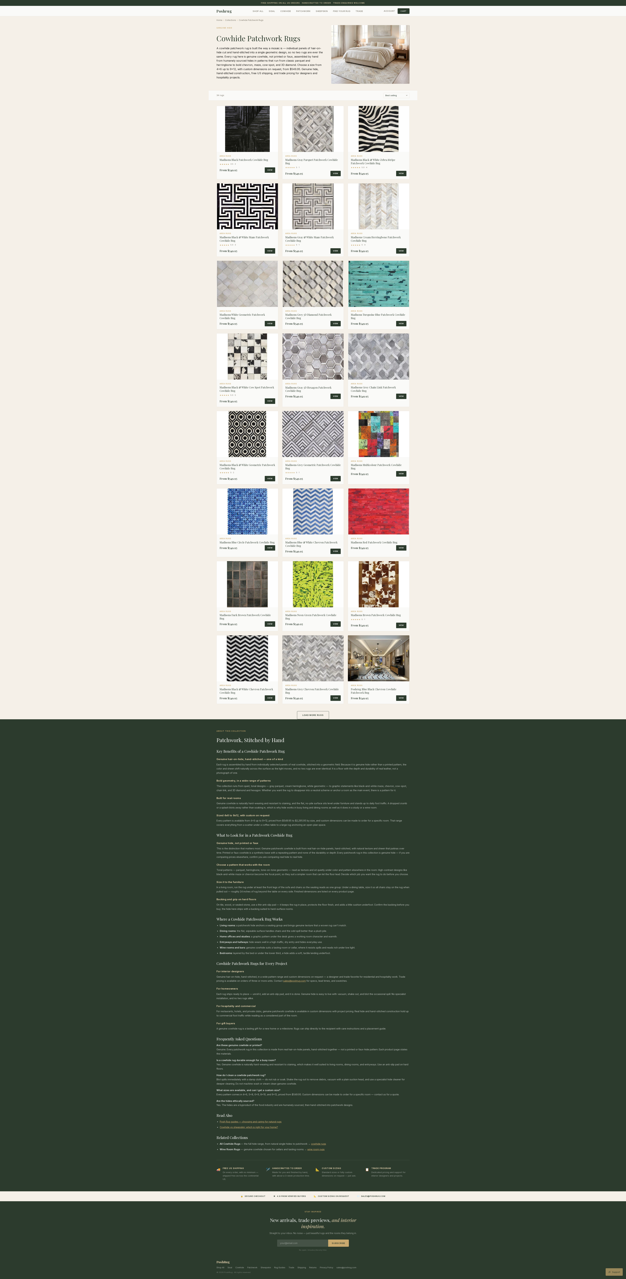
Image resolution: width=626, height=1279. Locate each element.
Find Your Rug (341, 11)
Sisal (272, 11)
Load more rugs (313, 715)
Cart (404, 11)
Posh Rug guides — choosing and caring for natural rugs (251, 1121)
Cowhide (285, 11)
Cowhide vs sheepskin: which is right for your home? (249, 1127)
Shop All (258, 11)
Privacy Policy (326, 1267)
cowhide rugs (318, 1143)
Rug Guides (279, 1267)
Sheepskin (322, 11)
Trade (359, 11)
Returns (313, 1267)
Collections (230, 20)
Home (219, 20)
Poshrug (224, 11)
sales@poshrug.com (294, 980)
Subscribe (338, 1243)
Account (389, 11)
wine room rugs (316, 1149)
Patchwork (303, 11)
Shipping (302, 1267)
